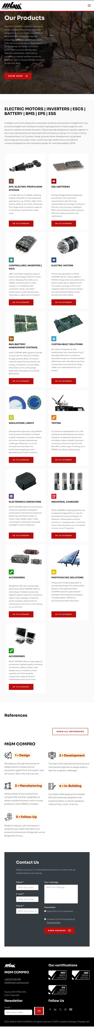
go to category (21, 223)
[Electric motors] (68, 245)
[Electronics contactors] (26, 481)
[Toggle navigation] (89, 5)
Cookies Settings (68, 1021)
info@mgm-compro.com (16, 982)
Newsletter (50, 907)
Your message (51, 882)
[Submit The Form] (39, 1011)
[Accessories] (26, 557)
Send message (57, 930)
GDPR (55, 1021)
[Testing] (68, 402)
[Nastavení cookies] (47, 1026)
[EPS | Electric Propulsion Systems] (26, 166)
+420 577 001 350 (12, 979)
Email (7, 1007)
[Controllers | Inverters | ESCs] (26, 245)
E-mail (19, 894)
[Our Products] (87, 83)
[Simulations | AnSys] (26, 402)
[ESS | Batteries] (68, 166)
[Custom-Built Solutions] (68, 323)
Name (19, 882)
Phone (19, 906)
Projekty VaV (84, 1021)
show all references (70, 731)
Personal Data (53, 922)
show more (15, 76)
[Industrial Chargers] (68, 481)
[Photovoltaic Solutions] (68, 557)
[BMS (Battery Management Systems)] (26, 323)
